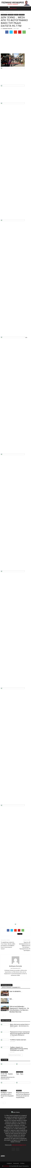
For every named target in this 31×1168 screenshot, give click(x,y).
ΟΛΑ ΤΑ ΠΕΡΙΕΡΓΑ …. (16, 991)
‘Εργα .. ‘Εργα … (20, 1074)
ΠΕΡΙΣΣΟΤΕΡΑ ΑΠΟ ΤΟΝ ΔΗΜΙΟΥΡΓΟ (11, 987)
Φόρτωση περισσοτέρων (15, 1055)
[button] (29, 8)
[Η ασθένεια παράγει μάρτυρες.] (5, 1041)
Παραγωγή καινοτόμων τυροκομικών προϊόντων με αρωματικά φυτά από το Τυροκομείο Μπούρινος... (20, 1033)
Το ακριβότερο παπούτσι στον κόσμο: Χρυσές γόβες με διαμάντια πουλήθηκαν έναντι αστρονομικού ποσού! (8, 946)
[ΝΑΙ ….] (5, 1000)
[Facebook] (12, 978)
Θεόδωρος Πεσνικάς (7, 28)
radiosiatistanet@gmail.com (19, 1145)
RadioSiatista (6, 1166)
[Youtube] (19, 978)
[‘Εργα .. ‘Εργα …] (23, 1068)
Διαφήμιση (9, 1163)
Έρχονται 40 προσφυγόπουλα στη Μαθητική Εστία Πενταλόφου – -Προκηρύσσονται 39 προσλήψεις (24, 946)
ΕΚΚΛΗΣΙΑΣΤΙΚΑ (4, 1071)
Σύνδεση (22, 1163)
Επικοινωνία (16, 1163)
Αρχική (2, 12)
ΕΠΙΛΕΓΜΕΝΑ (10, 14)
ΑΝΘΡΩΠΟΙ (3, 995)
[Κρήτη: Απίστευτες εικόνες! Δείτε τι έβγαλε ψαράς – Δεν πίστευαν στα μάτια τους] (5, 1026)
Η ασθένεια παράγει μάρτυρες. (18, 1039)
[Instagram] (15, 978)
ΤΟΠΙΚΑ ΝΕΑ (21, 14)
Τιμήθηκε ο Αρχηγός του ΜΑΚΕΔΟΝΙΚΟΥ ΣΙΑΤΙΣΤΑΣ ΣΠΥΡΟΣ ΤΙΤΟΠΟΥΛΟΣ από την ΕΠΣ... (19, 1049)
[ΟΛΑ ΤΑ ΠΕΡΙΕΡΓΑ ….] (5, 993)
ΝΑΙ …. (11, 999)
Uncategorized (4, 1002)
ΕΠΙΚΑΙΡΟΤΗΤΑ (4, 14)
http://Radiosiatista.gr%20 (15, 968)
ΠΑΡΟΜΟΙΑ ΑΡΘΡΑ (7, 985)
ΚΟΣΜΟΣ (16, 14)
